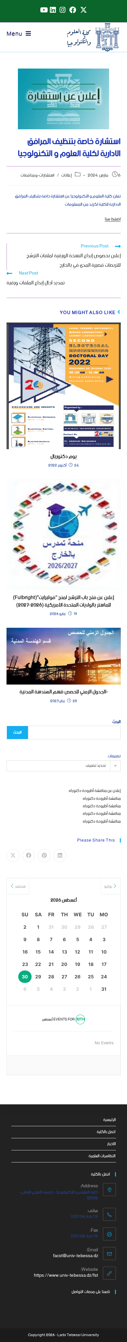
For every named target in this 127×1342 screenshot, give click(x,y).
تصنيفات (114, 756)
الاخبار (111, 1144)
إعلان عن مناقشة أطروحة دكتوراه (95, 791)
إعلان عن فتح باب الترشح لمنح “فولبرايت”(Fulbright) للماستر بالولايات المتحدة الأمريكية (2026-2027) (63, 601)
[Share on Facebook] (28, 855)
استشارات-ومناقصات (37, 175)
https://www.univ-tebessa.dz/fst (66, 1275)
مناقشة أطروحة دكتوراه (102, 799)
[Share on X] (13, 855)
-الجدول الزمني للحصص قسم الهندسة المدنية (64, 692)
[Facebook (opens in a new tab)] (72, 10)
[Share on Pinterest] (44, 855)
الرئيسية (109, 1120)
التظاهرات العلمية (102, 1156)
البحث (116, 722)
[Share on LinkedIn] (59, 855)
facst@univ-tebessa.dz (75, 1256)
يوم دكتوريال (63, 456)
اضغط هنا (113, 219)
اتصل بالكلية (106, 1132)
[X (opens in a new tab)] (83, 10)
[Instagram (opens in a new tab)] (62, 10)
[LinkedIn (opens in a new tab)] (53, 10)
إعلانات (66, 175)
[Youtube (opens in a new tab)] (43, 10)
